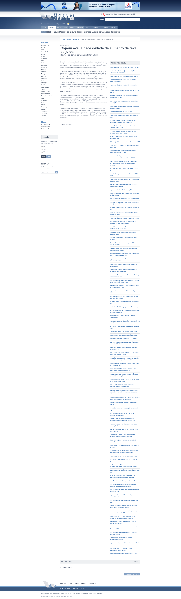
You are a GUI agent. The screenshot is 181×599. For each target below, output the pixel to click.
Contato (113, 27)
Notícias (51, 27)
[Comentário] (69, 562)
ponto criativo (137, 593)
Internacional (45, 87)
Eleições (43, 69)
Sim (44, 146)
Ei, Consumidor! (45, 124)
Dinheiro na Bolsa (46, 129)
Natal (42, 98)
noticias (63, 583)
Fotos (65, 27)
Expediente (105, 27)
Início (63, 39)
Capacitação (44, 52)
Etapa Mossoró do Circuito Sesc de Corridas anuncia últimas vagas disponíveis (87, 32)
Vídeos (72, 27)
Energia (43, 74)
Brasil (43, 50)
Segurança (44, 107)
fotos (77, 583)
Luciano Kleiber (45, 127)
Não (44, 149)
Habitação (44, 82)
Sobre (87, 27)
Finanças (44, 78)
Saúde (43, 104)
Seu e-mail (45, 172)
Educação (44, 67)
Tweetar (136, 561)
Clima (43, 54)
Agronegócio (45, 45)
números (92, 583)
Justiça (43, 89)
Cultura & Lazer (45, 63)
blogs (70, 583)
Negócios (44, 100)
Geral (42, 80)
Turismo (43, 115)
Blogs (59, 27)
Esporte (43, 76)
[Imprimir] (62, 562)
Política (43, 102)
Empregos (44, 72)
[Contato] (66, 561)
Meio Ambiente (45, 91)
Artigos (43, 47)
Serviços (43, 109)
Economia (44, 65)
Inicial (44, 27)
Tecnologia (44, 111)
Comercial (95, 27)
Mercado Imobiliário (47, 96)
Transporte (44, 113)
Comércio (44, 56)
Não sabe (46, 152)
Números (80, 27)
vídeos (83, 583)
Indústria (43, 85)
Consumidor (44, 58)
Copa (42, 61)
